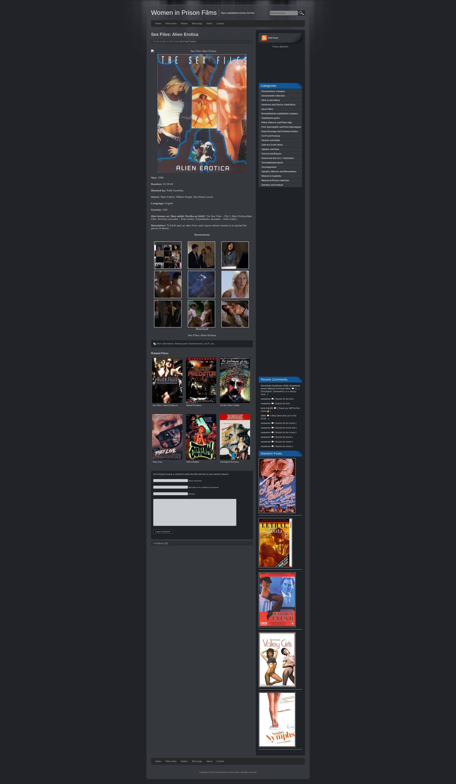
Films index (171, 23)
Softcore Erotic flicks (272, 145)
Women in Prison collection (275, 180)
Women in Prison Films (184, 12)
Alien (158, 343)
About (209, 23)
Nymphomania (196, 343)
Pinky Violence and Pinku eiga (276, 122)
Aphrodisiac (168, 343)
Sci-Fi (207, 343)
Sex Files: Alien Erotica (202, 335)
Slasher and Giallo (270, 140)
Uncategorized (268, 167)
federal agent (181, 343)
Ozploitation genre (270, 118)
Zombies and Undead (272, 185)
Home (158, 23)
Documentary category (273, 91)
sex (212, 343)
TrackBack (161, 543)
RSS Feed (273, 38)
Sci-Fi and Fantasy (188, 41)
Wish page (197, 23)
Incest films (267, 109)
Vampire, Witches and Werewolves (278, 171)
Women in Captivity (271, 176)
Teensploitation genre (272, 162)
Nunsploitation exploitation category (279, 113)
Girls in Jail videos (270, 100)
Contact (220, 23)
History (184, 23)
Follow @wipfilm (280, 46)
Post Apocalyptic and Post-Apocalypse (281, 127)
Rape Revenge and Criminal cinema (279, 131)
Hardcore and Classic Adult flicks (278, 104)
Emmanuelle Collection (273, 96)
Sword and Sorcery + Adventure (277, 158)
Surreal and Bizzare (271, 153)
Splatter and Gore (270, 149)
